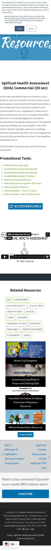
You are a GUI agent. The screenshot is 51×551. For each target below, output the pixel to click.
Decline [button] (31, 28)
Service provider (32, 329)
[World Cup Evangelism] (25, 352)
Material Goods (16, 323)
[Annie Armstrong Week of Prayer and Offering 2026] (25, 375)
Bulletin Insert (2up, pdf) (16, 165)
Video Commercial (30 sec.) (17, 179)
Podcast (35, 323)
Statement (13, 335)
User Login (29, 529)
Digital (30, 311)
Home (9, 535)
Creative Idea (14, 311)
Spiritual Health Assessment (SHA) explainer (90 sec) (37, 456)
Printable (13, 329)
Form (10, 317)
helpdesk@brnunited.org (15, 525)
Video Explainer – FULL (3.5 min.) (20, 190)
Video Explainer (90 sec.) (16, 187)
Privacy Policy (24, 519)
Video (27, 335)
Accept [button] (19, 28)
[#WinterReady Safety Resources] (25, 420)
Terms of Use (11, 519)
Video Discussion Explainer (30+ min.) (22, 183)
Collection (36, 305)
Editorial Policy (39, 519)
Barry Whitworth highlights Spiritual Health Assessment (13, 454)
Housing (22, 317)
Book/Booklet (16, 305)
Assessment (22, 299)
